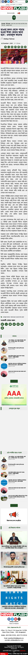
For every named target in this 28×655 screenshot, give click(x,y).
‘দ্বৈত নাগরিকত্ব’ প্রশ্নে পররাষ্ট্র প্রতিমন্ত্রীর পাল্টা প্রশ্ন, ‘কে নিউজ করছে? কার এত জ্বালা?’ (17, 341)
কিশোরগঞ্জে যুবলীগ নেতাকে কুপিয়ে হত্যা (16, 348)
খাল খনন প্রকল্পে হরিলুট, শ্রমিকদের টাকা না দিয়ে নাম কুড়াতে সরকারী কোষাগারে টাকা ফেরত (17, 496)
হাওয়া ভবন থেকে (20, 317)
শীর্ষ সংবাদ (8, 23)
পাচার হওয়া (13, 317)
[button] (14, 17)
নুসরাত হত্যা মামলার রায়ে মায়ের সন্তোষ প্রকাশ (17, 371)
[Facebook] (3, 1)
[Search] (27, 1)
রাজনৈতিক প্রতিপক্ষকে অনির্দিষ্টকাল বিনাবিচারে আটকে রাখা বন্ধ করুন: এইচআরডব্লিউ (17, 364)
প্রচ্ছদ (4, 23)
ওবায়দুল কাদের (6, 317)
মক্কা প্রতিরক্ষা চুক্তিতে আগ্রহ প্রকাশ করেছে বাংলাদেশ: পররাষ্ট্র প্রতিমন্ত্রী (16, 356)
